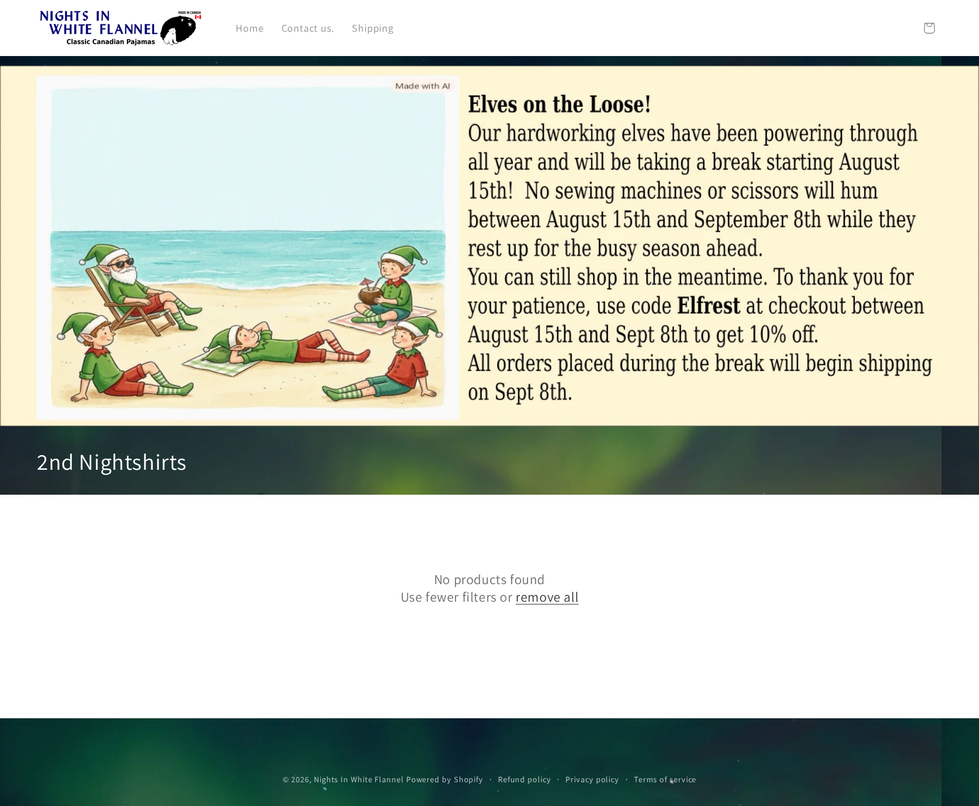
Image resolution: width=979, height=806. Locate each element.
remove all (547, 597)
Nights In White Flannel (359, 778)
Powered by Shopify (444, 778)
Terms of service (665, 778)
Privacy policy (592, 778)
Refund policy (524, 778)
